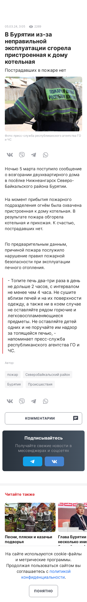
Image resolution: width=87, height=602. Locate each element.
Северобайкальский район (47, 374)
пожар (12, 374)
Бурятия (14, 384)
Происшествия (40, 384)
